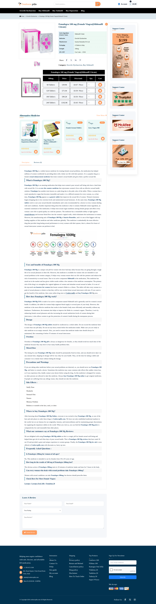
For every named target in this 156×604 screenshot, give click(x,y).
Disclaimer (73, 573)
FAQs (51, 567)
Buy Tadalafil (57, 11)
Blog (82, 11)
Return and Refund (76, 563)
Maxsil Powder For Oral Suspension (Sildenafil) (29, 141)
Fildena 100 (93, 563)
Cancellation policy (76, 567)
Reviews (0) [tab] (38, 162)
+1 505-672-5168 (29, 567)
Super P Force (94, 580)
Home (22, 16)
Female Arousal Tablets (74, 128)
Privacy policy (74, 560)
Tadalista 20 (93, 573)
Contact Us (53, 563)
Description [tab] (25, 162)
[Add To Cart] (36, 152)
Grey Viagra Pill (93, 128)
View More (100, 115)
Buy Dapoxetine (72, 11)
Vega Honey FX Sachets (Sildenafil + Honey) (50, 142)
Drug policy (73, 570)
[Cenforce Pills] (27, 4)
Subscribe (122, 577)
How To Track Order (76, 576)
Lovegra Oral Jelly (38, 483)
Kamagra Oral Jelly (96, 567)
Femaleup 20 (50, 483)
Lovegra (27, 483)
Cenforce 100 (94, 560)
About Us (52, 560)
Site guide (53, 570)
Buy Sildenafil (44, 11)
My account (53, 573)
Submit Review (30, 532)
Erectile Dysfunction (28, 11)
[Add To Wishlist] (106, 24)
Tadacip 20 (93, 576)
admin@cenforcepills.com (31, 577)
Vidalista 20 (93, 570)
